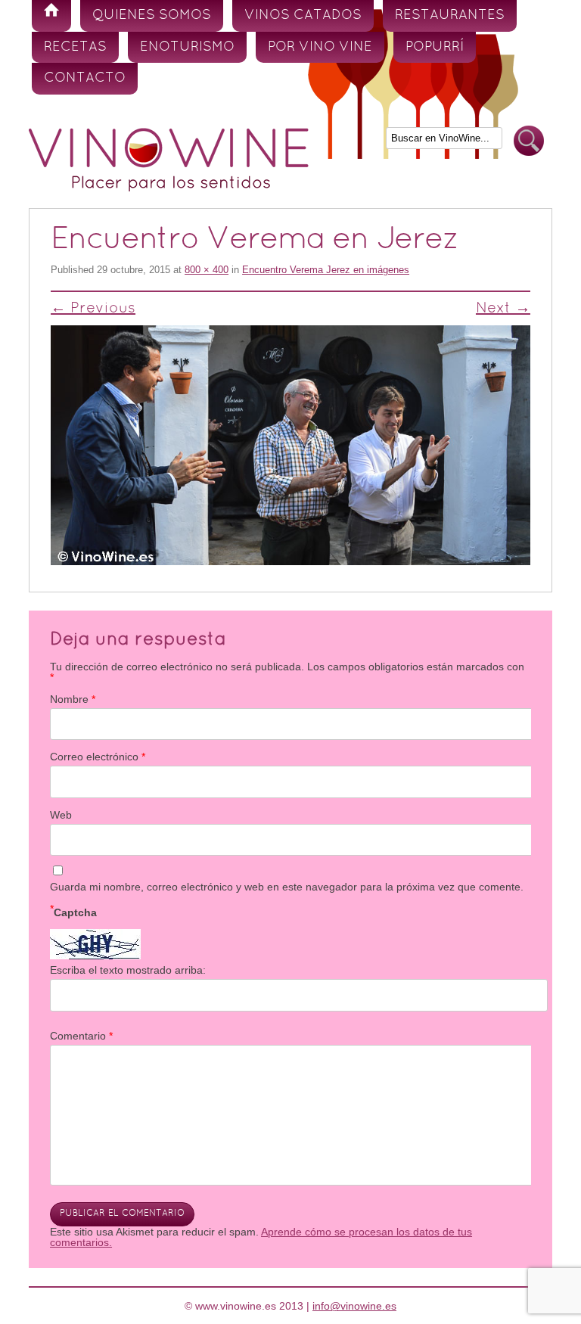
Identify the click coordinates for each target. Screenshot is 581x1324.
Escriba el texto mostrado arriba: (128, 970)
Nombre (72, 699)
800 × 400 (206, 269)
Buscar (529, 141)
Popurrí (434, 47)
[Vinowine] (169, 188)
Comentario (81, 1036)
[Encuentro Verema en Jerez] (290, 445)
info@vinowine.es (354, 1306)
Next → (503, 308)
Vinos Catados (303, 15)
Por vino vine (320, 47)
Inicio (51, 16)
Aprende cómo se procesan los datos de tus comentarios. (261, 1237)
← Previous (93, 308)
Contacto (85, 78)
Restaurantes (450, 15)
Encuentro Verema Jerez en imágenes (325, 269)
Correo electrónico (97, 757)
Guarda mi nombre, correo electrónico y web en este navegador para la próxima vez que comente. (287, 887)
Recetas (75, 47)
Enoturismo (187, 47)
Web (61, 815)
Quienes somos (151, 15)
